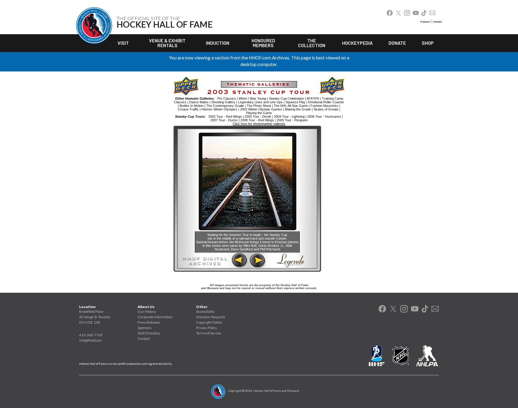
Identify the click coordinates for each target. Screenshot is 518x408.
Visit (123, 43)
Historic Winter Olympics (219, 109)
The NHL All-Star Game (291, 105)
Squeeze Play (295, 102)
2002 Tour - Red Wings (225, 116)
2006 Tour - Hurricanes (324, 116)
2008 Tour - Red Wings (257, 120)
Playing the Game (259, 113)
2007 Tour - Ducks (224, 120)
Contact (437, 21)
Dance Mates (199, 102)
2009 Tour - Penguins (292, 120)
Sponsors (144, 327)
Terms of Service (208, 333)
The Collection (311, 43)
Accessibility (205, 311)
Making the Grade (298, 109)
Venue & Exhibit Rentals (167, 43)
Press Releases (149, 322)
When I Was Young (252, 98)
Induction (217, 43)
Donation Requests (210, 317)
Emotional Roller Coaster (326, 102)
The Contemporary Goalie (225, 105)
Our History (147, 311)
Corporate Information (155, 317)
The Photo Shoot (259, 105)
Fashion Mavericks (324, 105)
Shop (428, 43)
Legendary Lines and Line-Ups (260, 102)
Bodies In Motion (192, 105)
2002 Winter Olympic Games (261, 109)
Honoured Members (263, 43)
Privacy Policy (206, 327)
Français (425, 21)
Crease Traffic (188, 109)
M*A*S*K (313, 98)
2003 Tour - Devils (258, 116)
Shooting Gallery (223, 102)
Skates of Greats (326, 109)
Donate (397, 43)
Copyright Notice (209, 322)
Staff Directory (149, 333)
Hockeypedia (357, 43)
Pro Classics (226, 98)
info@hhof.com (90, 340)
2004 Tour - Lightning (289, 116)
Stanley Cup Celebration (286, 98)
